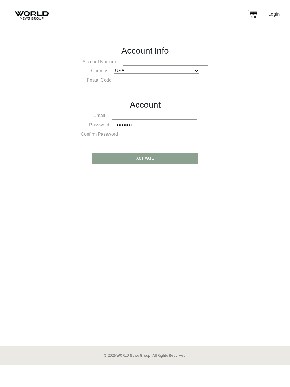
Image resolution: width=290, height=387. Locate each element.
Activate (145, 158)
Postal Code (99, 80)
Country (99, 70)
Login (274, 14)
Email (99, 115)
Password (99, 124)
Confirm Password (99, 134)
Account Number (99, 61)
